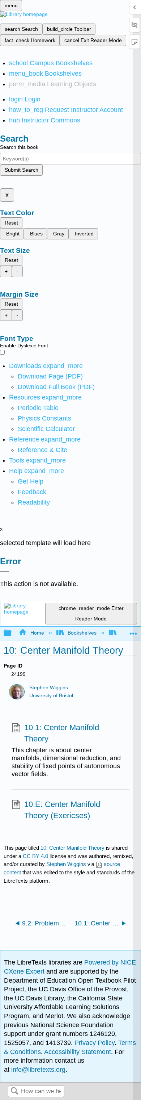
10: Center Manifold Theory (72, 848)
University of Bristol (51, 695)
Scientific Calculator (46, 428)
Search (14, 1091)
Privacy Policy (94, 1042)
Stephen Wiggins (48, 687)
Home (37, 633)
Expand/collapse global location (133, 631)
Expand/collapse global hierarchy (12, 633)
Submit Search (21, 170)
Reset (11, 223)
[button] (32, 491)
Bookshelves (82, 633)
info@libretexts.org (37, 1069)
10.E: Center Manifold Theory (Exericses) (62, 810)
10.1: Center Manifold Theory (61, 733)
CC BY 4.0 (35, 856)
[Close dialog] (4, 571)
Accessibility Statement (77, 1051)
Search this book (19, 147)
